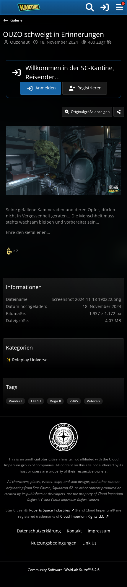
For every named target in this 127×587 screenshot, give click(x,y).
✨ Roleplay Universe (27, 360)
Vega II (55, 401)
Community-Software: (64, 569)
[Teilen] (118, 112)
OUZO (36, 401)
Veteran (93, 401)
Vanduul (15, 401)
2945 (74, 401)
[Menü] (119, 7)
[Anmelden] (104, 7)
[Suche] (90, 7)
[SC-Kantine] (29, 7)
